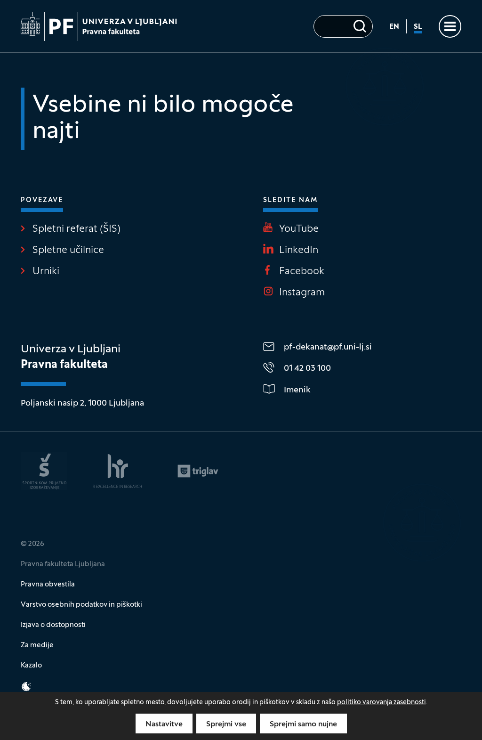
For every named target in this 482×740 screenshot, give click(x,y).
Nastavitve (164, 724)
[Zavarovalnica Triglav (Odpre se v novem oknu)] (198, 471)
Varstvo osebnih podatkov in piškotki (81, 605)
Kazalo (31, 665)
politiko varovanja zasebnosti (381, 702)
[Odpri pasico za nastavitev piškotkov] (26, 686)
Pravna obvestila (48, 584)
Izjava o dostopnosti (53, 625)
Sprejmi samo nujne (303, 724)
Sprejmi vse (226, 724)
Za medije (37, 645)
